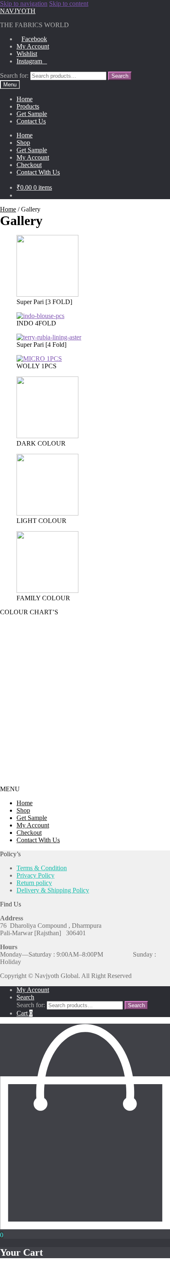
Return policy (34, 882)
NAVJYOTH (17, 10)
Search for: (14, 75)
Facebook (34, 38)
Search (119, 76)
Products (28, 106)
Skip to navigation (23, 3)
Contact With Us (38, 172)
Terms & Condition (42, 867)
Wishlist (27, 53)
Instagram (29, 61)
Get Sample (32, 113)
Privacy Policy (35, 875)
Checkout (29, 164)
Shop (23, 142)
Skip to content (68, 3)
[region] (85, 700)
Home (25, 98)
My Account (33, 46)
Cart (25, 1013)
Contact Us (31, 121)
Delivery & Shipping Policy (53, 890)
